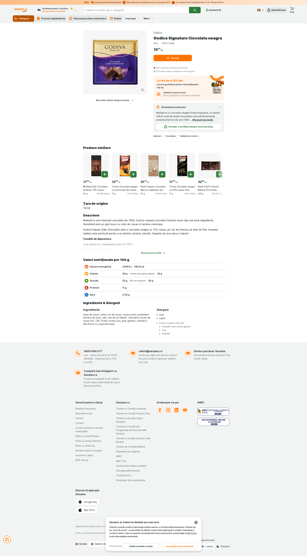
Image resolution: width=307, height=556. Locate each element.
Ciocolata (170, 136)
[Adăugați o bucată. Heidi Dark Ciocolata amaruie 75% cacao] (105, 174)
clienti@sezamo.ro (151, 351)
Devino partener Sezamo (209, 351)
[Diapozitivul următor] (217, 165)
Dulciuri (158, 136)
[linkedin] (176, 410)
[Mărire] (142, 90)
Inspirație (130, 18)
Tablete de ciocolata (189, 136)
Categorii (24, 18)
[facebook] (160, 410)
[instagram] (168, 410)
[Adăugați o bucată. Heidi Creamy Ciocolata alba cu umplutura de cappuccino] (162, 174)
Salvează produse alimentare (90, 18)
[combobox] (136, 10)
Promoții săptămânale (53, 18)
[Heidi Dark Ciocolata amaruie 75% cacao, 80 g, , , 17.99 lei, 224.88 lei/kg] (96, 166)
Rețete (117, 18)
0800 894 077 (93, 351)
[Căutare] (195, 10)
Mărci (147, 18)
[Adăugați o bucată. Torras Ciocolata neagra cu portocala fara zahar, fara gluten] (133, 174)
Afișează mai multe (202, 119)
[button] (276, 10)
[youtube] (185, 410)
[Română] (260, 10)
